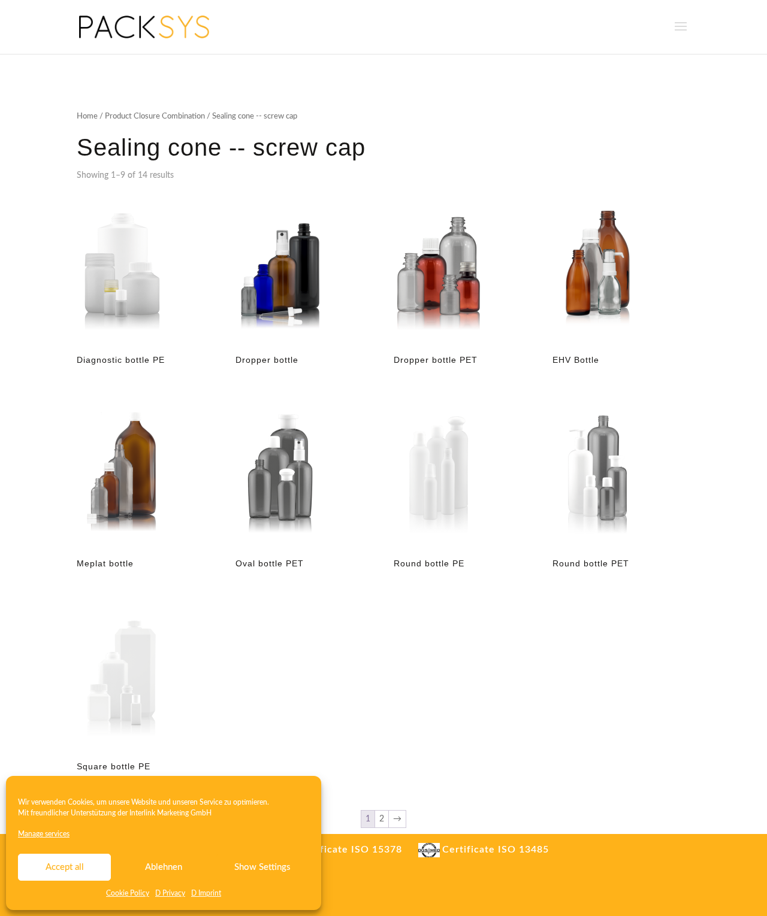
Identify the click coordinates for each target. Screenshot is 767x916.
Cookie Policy (127, 893)
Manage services (44, 834)
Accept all (65, 867)
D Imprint (206, 893)
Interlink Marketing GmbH (170, 813)
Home (87, 116)
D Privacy (170, 893)
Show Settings (262, 867)
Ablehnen (163, 867)
